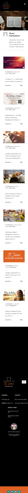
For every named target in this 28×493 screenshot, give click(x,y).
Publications (10, 72)
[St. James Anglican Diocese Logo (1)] (14, 423)
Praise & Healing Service (14, 294)
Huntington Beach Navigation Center (14, 215)
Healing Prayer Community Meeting (14, 137)
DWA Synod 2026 (14, 62)
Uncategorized (12, 267)
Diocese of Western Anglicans (14, 431)
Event (10, 73)
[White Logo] (9, 377)
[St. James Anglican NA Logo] (14, 434)
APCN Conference (14, 98)
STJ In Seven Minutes (14, 256)
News (14, 73)
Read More (8, 85)
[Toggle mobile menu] (25, 4)
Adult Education (14, 176)
